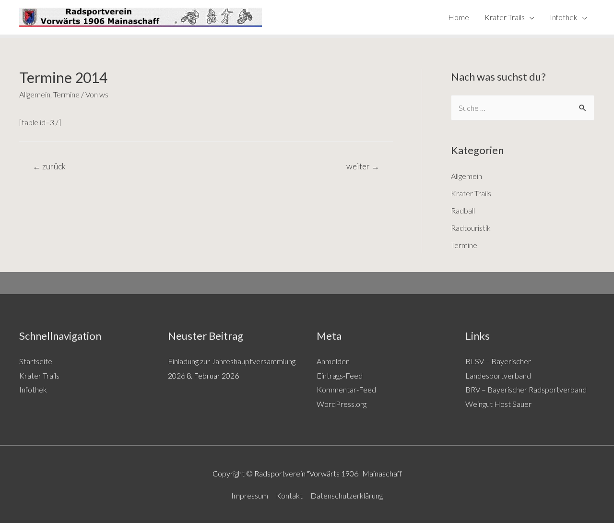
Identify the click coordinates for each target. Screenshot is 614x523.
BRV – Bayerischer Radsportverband (526, 389)
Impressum (249, 495)
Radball (463, 210)
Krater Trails (504, 17)
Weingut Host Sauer (498, 403)
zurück (49, 166)
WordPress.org (341, 403)
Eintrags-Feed (340, 375)
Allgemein (34, 94)
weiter (362, 166)
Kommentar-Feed (346, 389)
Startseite (35, 361)
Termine (66, 94)
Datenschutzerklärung (346, 495)
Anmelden (333, 361)
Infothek (564, 17)
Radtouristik (471, 227)
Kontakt (289, 495)
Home (458, 17)
